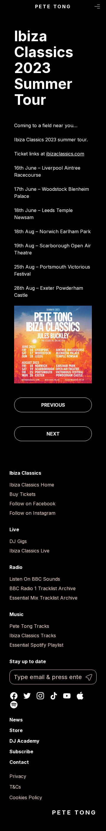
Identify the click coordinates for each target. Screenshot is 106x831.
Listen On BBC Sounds (34, 579)
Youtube (66, 695)
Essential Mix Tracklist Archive (43, 598)
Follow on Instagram (32, 513)
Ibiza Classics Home (31, 485)
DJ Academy (24, 741)
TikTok (53, 695)
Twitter (27, 695)
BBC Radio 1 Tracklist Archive (42, 588)
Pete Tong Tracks (29, 626)
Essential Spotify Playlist (36, 645)
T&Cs (15, 787)
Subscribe (21, 751)
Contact (19, 762)
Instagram (40, 695)
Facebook (13, 695)
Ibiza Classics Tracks (32, 635)
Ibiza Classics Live (29, 551)
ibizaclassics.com (65, 154)
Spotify (13, 704)
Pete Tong (53, 6)
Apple (80, 695)
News (16, 720)
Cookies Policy (25, 797)
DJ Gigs (18, 541)
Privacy (17, 776)
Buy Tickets (22, 494)
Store (16, 730)
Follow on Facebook (32, 503)
